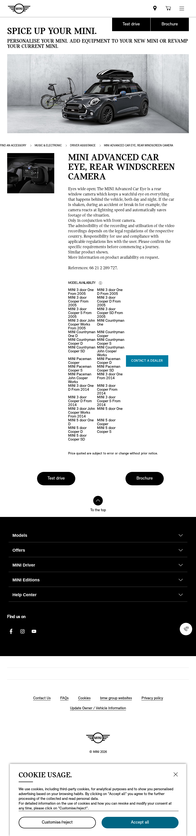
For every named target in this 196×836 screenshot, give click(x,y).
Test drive (131, 24)
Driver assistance (83, 145)
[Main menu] (181, 8)
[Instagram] (22, 631)
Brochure (170, 24)
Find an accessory (13, 145)
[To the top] (98, 500)
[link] (155, 8)
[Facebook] (11, 631)
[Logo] (98, 738)
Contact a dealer (147, 361)
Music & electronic (48, 145)
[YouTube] (34, 631)
